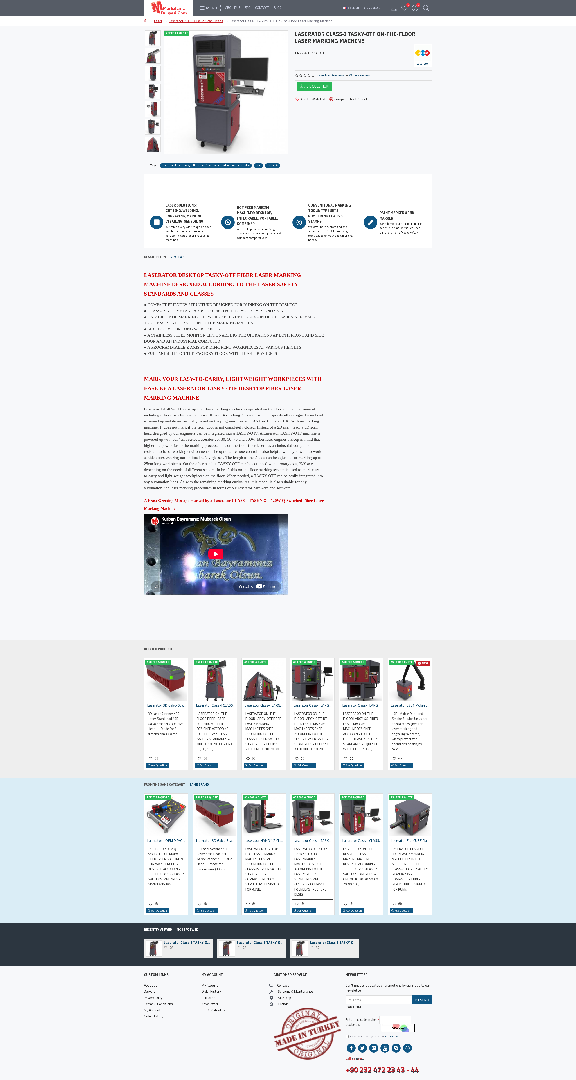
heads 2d (273, 165)
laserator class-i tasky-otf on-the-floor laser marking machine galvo (205, 165)
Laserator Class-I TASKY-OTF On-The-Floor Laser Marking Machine (187, 942)
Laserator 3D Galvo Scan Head (167, 705)
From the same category (164, 784)
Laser (158, 21)
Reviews (177, 257)
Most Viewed (187, 929)
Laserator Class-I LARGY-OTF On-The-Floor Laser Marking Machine (264, 705)
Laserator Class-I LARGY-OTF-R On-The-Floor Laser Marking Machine (313, 705)
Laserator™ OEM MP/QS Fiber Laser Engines (167, 840)
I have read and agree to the (374, 1037)
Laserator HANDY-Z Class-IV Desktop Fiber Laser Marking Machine (264, 840)
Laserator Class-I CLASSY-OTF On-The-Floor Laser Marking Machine (216, 705)
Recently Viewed (158, 929)
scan (258, 165)
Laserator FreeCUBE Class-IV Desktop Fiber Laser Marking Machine (411, 840)
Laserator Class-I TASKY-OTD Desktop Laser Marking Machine (313, 840)
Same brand (199, 784)
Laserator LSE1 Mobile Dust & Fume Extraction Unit (411, 705)
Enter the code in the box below (361, 1022)
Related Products (159, 649)
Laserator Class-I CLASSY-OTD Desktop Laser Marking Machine (362, 840)
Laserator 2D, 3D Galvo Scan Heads (196, 21)
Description (155, 257)
